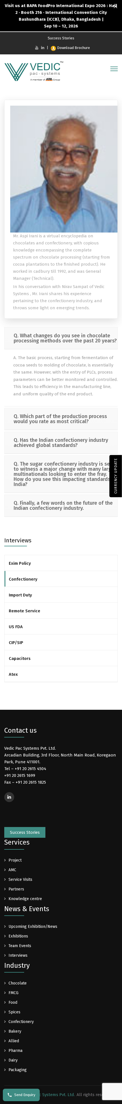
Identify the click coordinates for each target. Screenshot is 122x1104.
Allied (14, 1041)
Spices (14, 1012)
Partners (16, 889)
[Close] (115, 6)
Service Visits (20, 879)
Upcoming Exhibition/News (33, 926)
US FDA (16, 626)
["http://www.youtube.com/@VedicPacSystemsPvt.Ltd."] (36, 48)
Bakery (15, 1031)
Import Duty (20, 595)
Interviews (18, 955)
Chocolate (18, 983)
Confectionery (23, 579)
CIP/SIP (16, 642)
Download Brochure (73, 48)
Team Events (20, 945)
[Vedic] (35, 72)
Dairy (13, 1060)
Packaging (18, 1069)
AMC (12, 870)
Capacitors (20, 658)
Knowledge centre (25, 898)
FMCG (13, 992)
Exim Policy (20, 563)
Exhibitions (18, 936)
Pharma (15, 1050)
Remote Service (24, 610)
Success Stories (61, 38)
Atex (13, 674)
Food (13, 1002)
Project (15, 860)
